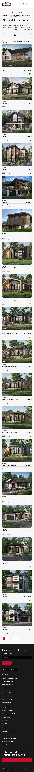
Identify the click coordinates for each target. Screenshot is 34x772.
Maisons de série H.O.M (8, 714)
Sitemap (21, 765)
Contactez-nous (6, 731)
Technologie (5, 723)
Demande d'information (8, 741)
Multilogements (6, 717)
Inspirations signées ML (8, 684)
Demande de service (7, 699)
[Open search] (19, 4)
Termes (10, 765)
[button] (30, 4)
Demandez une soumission (9, 738)
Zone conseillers (16, 765)
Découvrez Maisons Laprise (9, 678)
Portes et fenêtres (7, 720)
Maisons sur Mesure (7, 710)
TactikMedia (22, 770)
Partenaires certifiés (7, 681)
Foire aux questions (7, 702)
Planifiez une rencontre (8, 735)
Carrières (4, 744)
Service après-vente (7, 696)
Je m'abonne (6, 663)
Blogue (4, 688)
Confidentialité (4, 765)
